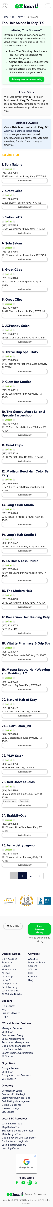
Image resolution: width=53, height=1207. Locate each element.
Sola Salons (13, 164)
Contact (32, 976)
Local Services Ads (12, 1049)
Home (5, 16)
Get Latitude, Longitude (15, 1141)
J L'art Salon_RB (18, 726)
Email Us (14, 926)
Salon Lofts (13, 217)
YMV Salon (15, 756)
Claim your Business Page (16, 1097)
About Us (33, 958)
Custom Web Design (13, 1035)
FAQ (4, 1009)
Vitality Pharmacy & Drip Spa (28, 643)
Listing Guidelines (11, 1104)
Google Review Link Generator (19, 1137)
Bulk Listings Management (16, 1101)
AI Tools (6, 973)
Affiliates (33, 969)
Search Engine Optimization (17, 1052)
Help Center (8, 1006)
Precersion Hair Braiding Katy (28, 617)
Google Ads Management (16, 1045)
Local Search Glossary (14, 1144)
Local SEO (7, 1031)
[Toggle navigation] (48, 5)
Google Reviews (10, 1068)
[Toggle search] (5, 5)
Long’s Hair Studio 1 (21, 535)
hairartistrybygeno (21, 845)
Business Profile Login (14, 1094)
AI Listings (7, 976)
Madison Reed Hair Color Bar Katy (26, 473)
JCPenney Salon (17, 326)
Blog (30, 980)
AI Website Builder (12, 994)
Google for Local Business (16, 1075)
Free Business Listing (39, 929)
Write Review (25, 180)
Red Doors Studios (21, 782)
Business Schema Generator (17, 1130)
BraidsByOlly (16, 815)
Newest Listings (10, 1108)
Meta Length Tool (11, 1134)
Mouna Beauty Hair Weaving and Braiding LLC (26, 671)
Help (30, 973)
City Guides (8, 1111)
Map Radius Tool (11, 1127)
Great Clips (13, 191)
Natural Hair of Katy (22, 700)
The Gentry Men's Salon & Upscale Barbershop (23, 413)
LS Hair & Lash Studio (22, 561)
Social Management (13, 1038)
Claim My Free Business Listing (26, 79)
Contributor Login (12, 1090)
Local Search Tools (12, 1123)
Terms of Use (40, 1194)
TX (13, 16)
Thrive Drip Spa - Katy (21, 352)
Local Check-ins (10, 990)
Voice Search (9, 1078)
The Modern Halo (20, 591)
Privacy (28, 1194)
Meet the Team (36, 962)
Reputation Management (16, 1042)
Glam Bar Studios (18, 382)
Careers (32, 966)
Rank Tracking (10, 987)
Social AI (6, 980)
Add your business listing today (21, 130)
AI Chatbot (8, 1056)
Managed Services (12, 1028)
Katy (20, 16)
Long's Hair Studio (20, 505)
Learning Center (11, 1148)
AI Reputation (9, 983)
